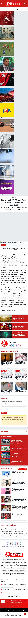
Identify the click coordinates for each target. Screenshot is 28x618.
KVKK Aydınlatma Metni (18, 548)
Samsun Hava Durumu (21, 579)
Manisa (14, 197)
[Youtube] (20, 345)
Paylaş (4, 244)
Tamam (25, 610)
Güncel (3, 9)
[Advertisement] (14, 227)
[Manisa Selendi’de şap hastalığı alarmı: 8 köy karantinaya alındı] (7, 386)
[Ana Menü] (1, 4)
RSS (4, 601)
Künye (3, 546)
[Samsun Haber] (4, 343)
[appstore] (10, 596)
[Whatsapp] (20, 543)
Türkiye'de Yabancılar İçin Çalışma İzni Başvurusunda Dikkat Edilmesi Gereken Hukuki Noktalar (13, 616)
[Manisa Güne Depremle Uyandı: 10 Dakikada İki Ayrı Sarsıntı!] (7, 372)
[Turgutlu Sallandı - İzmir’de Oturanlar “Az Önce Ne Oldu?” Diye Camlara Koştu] (21, 356)
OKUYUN (20, 610)
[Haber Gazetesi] (13, 4)
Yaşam (22, 9)
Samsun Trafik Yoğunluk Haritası (7, 585)
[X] (10, 543)
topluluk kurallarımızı (13, 417)
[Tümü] (26, 431)
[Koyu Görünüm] (24, 4)
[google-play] (17, 596)
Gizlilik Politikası (13, 546)
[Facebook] (12, 345)
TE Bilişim (17, 606)
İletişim (7, 546)
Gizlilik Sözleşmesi (21, 546)
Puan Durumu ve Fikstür (21, 584)
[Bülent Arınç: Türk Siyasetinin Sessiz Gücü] (21, 386)
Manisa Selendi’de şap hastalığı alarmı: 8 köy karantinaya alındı (6, 391)
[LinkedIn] (15, 543)
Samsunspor (15, 9)
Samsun (9, 9)
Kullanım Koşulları (8, 548)
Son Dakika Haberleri (20, 589)
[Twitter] (15, 345)
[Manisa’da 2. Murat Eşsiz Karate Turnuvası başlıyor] (14, 242)
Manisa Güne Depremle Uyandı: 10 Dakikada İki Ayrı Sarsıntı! (6, 377)
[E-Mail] (10, 345)
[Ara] (26, 4)
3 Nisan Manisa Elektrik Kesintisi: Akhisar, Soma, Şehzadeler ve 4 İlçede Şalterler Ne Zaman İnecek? (7, 363)
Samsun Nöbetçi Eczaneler (5, 580)
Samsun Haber (5, 248)
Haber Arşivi (5, 592)
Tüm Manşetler (5, 589)
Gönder (4, 412)
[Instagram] (17, 345)
